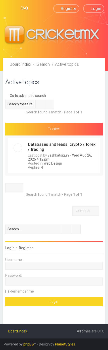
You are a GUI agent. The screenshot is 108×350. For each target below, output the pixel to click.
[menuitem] (22, 8)
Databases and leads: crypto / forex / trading (61, 147)
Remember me (22, 291)
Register (26, 248)
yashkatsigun (58, 155)
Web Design (52, 163)
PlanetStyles (65, 344)
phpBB (28, 344)
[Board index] (54, 35)
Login (10, 248)
